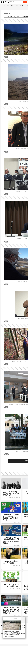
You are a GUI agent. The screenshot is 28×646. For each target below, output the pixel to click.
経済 (12, 5)
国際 (17, 5)
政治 (4, 5)
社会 (8, 5)
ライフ (21, 5)
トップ (2, 7)
